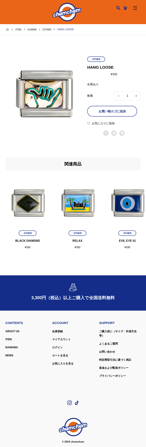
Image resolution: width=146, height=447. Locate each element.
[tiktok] (77, 403)
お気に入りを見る (63, 363)
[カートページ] (125, 7)
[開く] (135, 8)
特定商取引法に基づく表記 (115, 359)
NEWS (9, 355)
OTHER (96, 59)
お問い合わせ (107, 351)
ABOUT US (12, 331)
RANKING (11, 347)
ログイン (57, 347)
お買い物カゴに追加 (112, 111)
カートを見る (60, 355)
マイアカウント (61, 339)
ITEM (8, 339)
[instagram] (69, 403)
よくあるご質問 (108, 343)
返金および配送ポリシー (114, 367)
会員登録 (57, 331)
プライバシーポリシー (112, 375)
